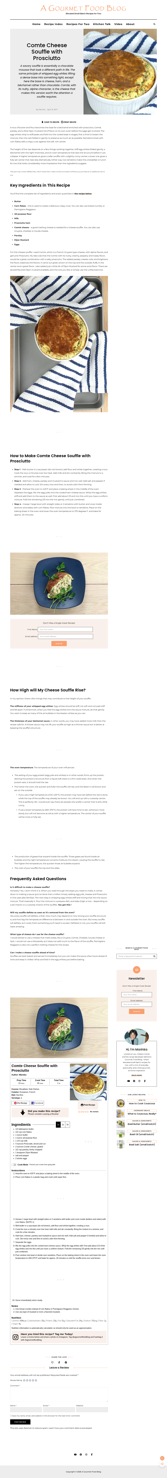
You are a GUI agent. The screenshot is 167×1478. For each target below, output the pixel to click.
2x (63, 1125)
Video (118, 24)
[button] (79, 1111)
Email (46, 1406)
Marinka (42, 109)
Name (13, 1406)
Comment (15, 1386)
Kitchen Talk (102, 24)
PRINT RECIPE (69, 122)
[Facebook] (59, 1362)
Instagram (139, 1081)
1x (58, 1125)
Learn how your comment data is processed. (70, 1428)
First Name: (32, 629)
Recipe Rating (16, 1380)
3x (68, 1125)
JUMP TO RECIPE (51, 122)
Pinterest (134, 1081)
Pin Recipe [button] (22, 1103)
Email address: (31, 636)
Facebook (38, 1103)
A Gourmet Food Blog (83, 8)
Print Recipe (89, 1105)
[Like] (52, 1362)
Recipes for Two (77, 24)
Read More (137, 1075)
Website (79, 1406)
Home (36, 24)
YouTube (128, 1081)
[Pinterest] (66, 1362)
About (130, 24)
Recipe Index (53, 24)
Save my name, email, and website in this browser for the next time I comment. (46, 1416)
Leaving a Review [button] (50, 1114)
